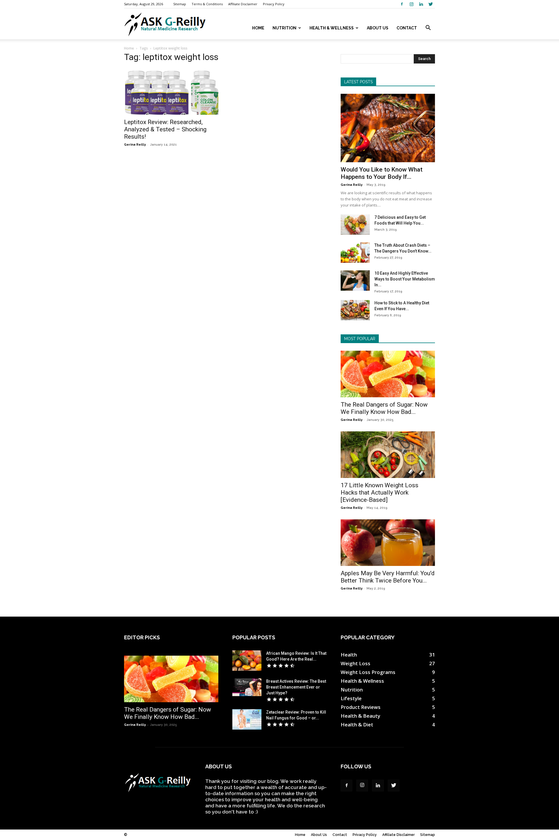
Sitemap (179, 4)
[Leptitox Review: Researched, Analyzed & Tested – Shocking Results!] (171, 91)
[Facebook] (401, 4)
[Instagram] (411, 4)
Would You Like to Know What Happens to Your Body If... (381, 173)
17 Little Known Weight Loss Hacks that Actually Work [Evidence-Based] (379, 492)
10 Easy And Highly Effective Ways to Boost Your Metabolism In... (404, 279)
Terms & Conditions (207, 4)
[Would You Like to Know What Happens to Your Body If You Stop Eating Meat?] (388, 128)
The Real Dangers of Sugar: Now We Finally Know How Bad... (384, 408)
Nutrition (284, 28)
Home (129, 48)
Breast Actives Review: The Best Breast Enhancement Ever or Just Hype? (296, 687)
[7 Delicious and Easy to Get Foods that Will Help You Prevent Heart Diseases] (355, 224)
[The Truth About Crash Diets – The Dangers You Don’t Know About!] (355, 252)
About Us (377, 28)
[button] (428, 28)
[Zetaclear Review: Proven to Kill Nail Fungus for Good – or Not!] (246, 719)
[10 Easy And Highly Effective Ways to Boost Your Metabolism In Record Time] (355, 280)
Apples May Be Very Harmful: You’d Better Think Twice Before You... (388, 577)
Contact (407, 28)
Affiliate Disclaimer (242, 4)
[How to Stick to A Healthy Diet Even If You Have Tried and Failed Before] (355, 310)
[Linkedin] (421, 4)
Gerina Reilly (135, 145)
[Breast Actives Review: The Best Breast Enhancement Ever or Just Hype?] (246, 687)
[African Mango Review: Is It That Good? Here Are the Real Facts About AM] (246, 660)
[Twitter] (430, 4)
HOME (258, 28)
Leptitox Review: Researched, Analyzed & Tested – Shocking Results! (165, 129)
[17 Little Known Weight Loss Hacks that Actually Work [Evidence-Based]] (388, 454)
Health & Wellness (331, 28)
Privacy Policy (273, 4)
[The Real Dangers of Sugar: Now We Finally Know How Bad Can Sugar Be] (388, 374)
